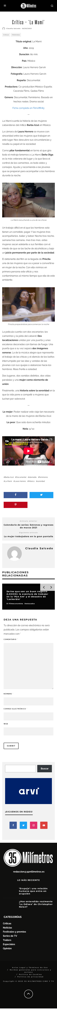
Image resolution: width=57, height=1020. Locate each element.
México (31, 481)
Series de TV (10, 936)
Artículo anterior (28, 521)
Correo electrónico (15, 709)
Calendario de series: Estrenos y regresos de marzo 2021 (28, 526)
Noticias (7, 927)
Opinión (7, 948)
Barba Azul (9, 477)
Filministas (16, 35)
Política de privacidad (30, 977)
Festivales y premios (14, 931)
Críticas (6, 35)
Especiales (9, 944)
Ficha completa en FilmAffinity (28, 108)
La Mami (8, 481)
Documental (21, 477)
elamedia (33, 477)
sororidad (41, 481)
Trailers (7, 940)
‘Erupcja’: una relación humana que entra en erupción (33, 891)
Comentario (11, 639)
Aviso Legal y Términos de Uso (30, 967)
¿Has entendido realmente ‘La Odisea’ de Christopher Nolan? (36, 904)
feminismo (43, 477)
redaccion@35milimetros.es (28, 871)
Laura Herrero (20, 481)
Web (6, 724)
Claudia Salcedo (13, 28)
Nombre (8, 694)
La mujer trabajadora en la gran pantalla (28, 536)
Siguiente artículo (28, 533)
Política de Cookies (30, 974)
